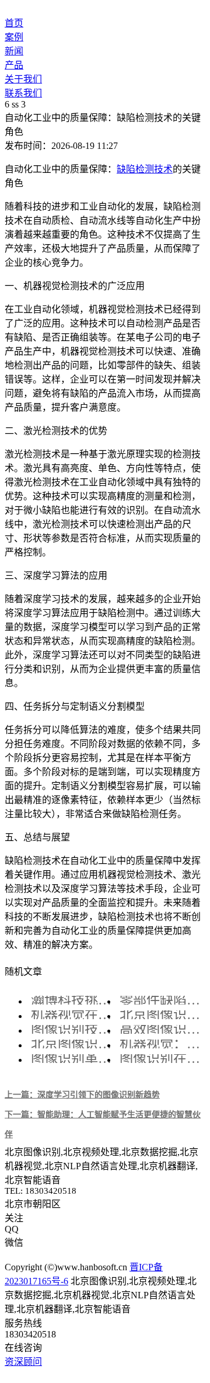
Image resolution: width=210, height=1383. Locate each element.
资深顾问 (23, 1362)
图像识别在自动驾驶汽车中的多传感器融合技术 (161, 1058)
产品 (14, 65)
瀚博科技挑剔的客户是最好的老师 (72, 1000)
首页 (14, 23)
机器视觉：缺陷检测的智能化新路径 (161, 1044)
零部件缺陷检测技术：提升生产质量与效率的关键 (161, 1000)
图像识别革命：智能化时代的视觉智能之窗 (72, 1058)
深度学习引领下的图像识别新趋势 (82, 1094)
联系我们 (23, 93)
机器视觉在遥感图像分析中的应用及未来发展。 (72, 1014)
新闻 (14, 51)
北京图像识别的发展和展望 (72, 1044)
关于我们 (23, 79)
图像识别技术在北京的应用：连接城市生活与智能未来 (72, 1029)
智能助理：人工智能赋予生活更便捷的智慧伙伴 (103, 1124)
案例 (14, 37)
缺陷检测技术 (145, 169)
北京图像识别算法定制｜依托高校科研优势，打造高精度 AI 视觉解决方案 (161, 1014)
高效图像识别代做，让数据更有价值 (161, 1029)
